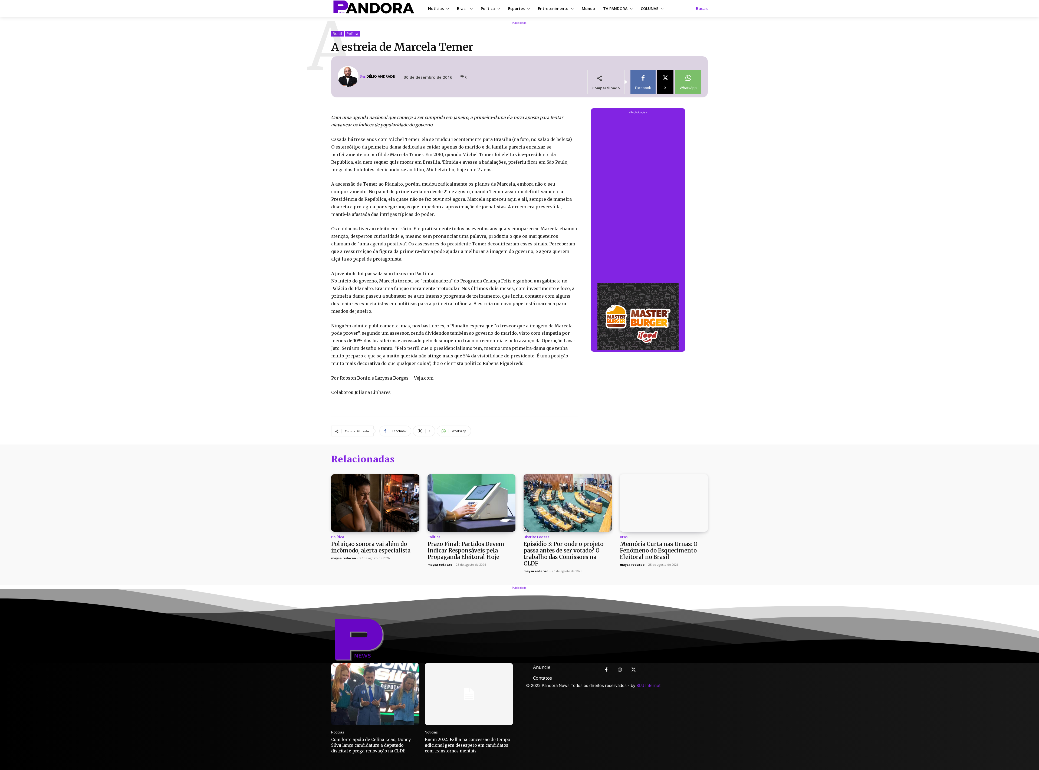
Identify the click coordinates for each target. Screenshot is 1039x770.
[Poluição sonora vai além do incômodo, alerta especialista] (375, 503)
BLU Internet (648, 685)
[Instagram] (620, 670)
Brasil (337, 33)
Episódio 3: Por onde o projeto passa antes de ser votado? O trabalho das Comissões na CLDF (563, 554)
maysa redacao (343, 558)
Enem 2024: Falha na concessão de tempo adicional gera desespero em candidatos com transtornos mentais (467, 745)
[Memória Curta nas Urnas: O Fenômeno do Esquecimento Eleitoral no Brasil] (664, 503)
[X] (633, 670)
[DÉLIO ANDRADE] (349, 76)
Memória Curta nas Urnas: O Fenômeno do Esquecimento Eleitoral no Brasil (659, 550)
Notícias (337, 732)
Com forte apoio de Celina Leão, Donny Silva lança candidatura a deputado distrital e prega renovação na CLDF (371, 745)
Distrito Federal (537, 537)
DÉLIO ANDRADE (380, 76)
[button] (702, 8)
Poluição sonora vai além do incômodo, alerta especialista (370, 547)
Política (352, 33)
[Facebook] (606, 670)
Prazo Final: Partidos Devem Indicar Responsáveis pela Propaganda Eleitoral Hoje (466, 550)
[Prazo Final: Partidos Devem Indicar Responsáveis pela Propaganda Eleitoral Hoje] (472, 503)
